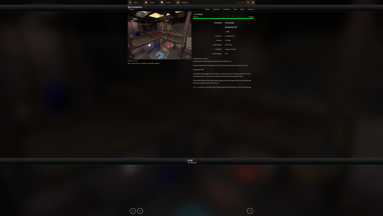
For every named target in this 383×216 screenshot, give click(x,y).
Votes (235, 9)
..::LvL (227, 31)
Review (207, 9)
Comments (226, 9)
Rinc (132, 9)
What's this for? (203, 59)
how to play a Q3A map (236, 65)
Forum (168, 2)
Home (152, 2)
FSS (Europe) (229, 23)
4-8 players (143, 63)
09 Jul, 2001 (134, 61)
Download (216, 9)
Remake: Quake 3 (154, 63)
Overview (251, 9)
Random (185, 2)
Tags (129, 63)
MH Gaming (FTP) (231, 27)
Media (242, 9)
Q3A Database (192, 163)
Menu (136, 2)
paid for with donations (229, 87)
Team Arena (135, 63)
